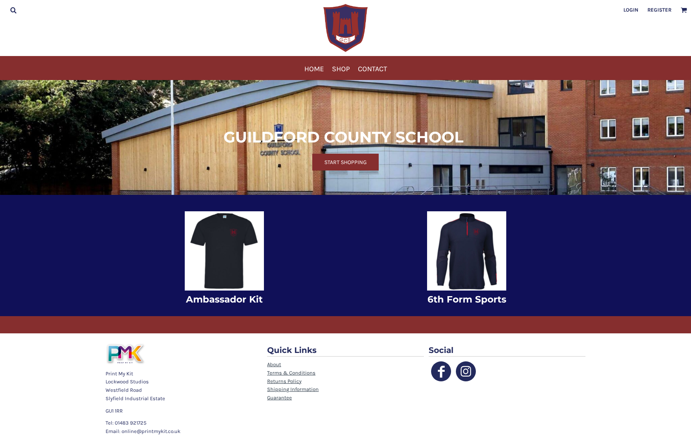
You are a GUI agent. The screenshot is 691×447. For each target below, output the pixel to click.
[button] (13, 10)
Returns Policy (284, 381)
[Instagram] (466, 371)
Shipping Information (293, 389)
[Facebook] (441, 371)
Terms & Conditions (291, 373)
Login (630, 10)
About (274, 364)
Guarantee (279, 398)
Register (659, 10)
